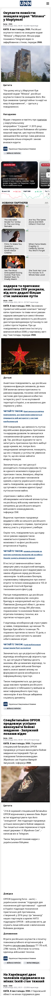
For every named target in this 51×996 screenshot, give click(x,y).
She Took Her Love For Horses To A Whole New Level (37, 272)
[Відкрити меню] (47, 3)
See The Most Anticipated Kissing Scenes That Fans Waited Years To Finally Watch (13, 274)
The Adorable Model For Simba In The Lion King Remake (12, 222)
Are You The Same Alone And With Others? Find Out (37, 221)
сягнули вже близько (23, 945)
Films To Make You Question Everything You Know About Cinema (13, 248)
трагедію (42, 119)
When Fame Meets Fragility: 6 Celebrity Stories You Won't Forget (37, 247)
